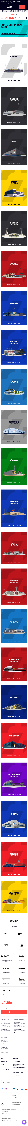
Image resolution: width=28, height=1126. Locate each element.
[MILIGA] (25, 18)
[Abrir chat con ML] (24, 1122)
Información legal (6, 1113)
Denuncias (14, 1095)
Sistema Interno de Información (9, 1109)
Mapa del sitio (15, 1097)
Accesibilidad (5, 1111)
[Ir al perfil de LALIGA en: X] (10, 1089)
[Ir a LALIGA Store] (14, 14)
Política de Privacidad (7, 1116)
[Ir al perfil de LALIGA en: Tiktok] (18, 1089)
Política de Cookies (6, 1118)
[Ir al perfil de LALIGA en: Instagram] (6, 1089)
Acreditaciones (15, 1099)
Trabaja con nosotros (16, 1102)
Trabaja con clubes (16, 1104)
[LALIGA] (9, 18)
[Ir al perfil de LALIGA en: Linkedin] (14, 1089)
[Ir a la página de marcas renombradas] (6, 1105)
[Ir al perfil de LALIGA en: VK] (22, 1089)
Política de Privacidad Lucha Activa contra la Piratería (14, 1120)
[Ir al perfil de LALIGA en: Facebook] (2, 1089)
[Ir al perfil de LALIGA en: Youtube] (26, 1089)
